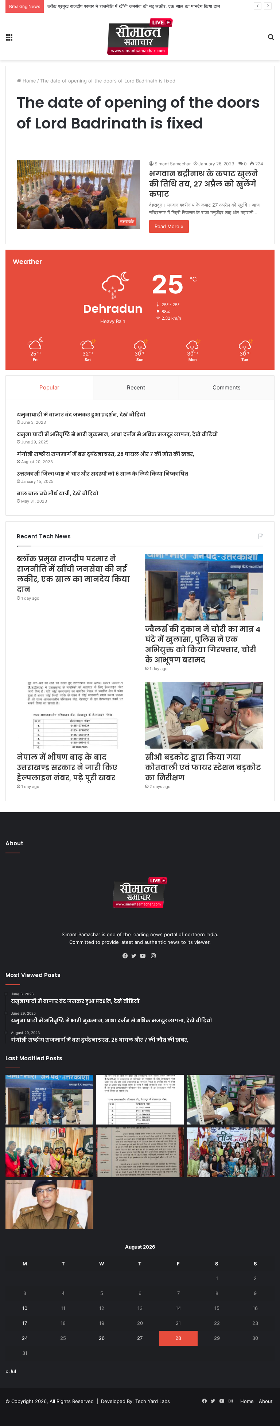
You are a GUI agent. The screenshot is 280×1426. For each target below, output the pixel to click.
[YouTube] (144, 956)
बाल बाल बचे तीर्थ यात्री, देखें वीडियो (57, 493)
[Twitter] (135, 956)
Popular (49, 387)
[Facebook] (126, 956)
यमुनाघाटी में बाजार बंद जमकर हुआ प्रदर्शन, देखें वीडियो (81, 414)
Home (28, 81)
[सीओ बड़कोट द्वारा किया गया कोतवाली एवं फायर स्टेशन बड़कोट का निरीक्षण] (204, 715)
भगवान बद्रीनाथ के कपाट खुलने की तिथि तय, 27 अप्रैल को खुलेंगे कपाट (203, 184)
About (266, 1401)
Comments (227, 387)
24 (25, 1338)
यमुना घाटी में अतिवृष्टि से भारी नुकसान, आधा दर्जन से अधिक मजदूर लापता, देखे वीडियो (117, 434)
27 (140, 1338)
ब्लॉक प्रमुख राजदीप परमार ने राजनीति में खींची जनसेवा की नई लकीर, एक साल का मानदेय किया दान (73, 574)
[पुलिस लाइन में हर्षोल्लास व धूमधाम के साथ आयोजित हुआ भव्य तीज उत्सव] (231, 1152)
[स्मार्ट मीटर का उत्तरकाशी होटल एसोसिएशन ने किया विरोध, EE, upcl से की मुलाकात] (140, 1152)
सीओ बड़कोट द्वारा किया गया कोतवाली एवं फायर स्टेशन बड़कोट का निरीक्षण (203, 767)
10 (24, 1308)
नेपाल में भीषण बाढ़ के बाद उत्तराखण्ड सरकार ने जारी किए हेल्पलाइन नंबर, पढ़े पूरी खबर (67, 767)
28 (178, 1338)
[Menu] (9, 39)
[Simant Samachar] (140, 36)
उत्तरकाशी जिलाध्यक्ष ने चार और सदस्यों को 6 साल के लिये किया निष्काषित (102, 473)
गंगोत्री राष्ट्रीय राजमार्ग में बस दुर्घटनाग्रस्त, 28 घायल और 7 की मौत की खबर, (105, 454)
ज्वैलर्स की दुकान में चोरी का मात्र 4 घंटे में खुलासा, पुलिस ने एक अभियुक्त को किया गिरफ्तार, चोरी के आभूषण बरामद (203, 644)
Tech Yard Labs (152, 1401)
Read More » (169, 226)
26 (102, 1338)
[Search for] (271, 39)
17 (24, 1323)
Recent (136, 387)
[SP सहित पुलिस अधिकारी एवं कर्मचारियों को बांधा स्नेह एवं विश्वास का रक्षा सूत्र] (49, 1152)
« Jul (10, 1371)
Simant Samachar (173, 163)
